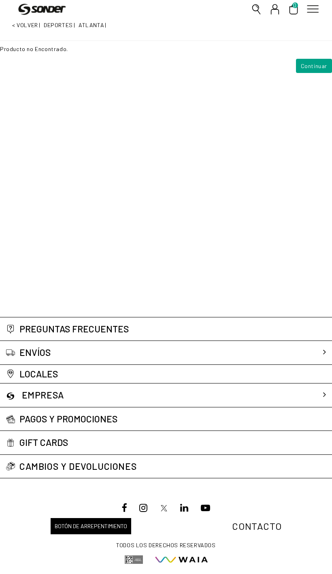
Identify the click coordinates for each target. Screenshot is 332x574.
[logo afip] (134, 559)
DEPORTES (58, 24)
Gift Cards (43, 442)
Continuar (314, 65)
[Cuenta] (275, 9)
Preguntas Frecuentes (74, 329)
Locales (38, 374)
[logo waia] (181, 560)
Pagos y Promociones (68, 419)
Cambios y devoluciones (77, 466)
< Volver (25, 24)
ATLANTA (91, 24)
